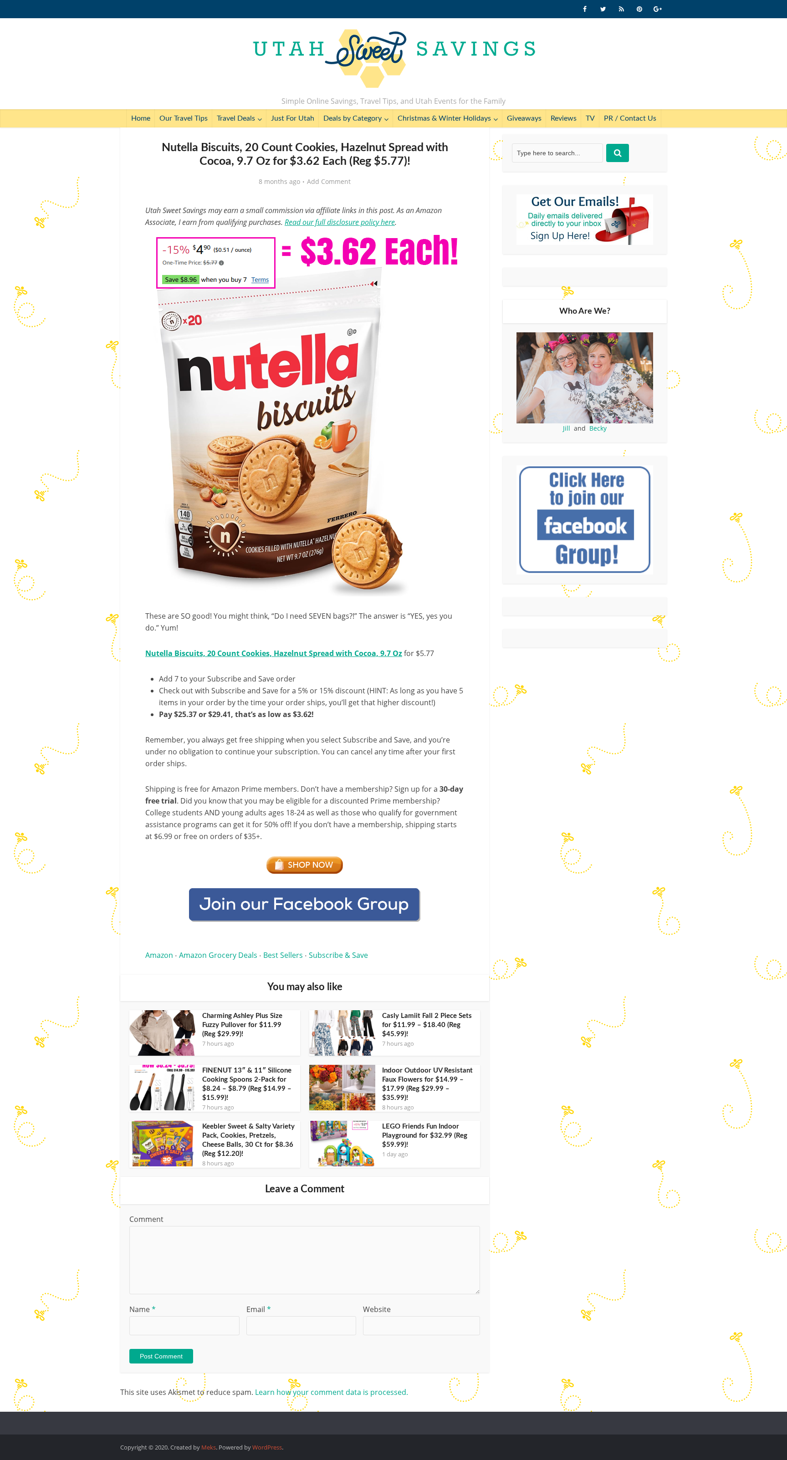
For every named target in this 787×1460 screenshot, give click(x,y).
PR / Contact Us (630, 118)
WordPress (267, 1447)
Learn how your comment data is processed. (331, 1392)
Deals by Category (352, 118)
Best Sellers (283, 955)
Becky (598, 428)
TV (590, 118)
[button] (451, 245)
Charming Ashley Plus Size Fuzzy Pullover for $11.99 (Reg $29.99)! (242, 1025)
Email (258, 1309)
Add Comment (329, 182)
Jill (566, 428)
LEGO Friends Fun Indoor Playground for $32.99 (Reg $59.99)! (424, 1135)
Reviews (564, 118)
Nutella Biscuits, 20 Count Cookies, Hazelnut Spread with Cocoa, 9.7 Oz (273, 653)
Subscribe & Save (338, 955)
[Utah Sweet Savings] (393, 59)
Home (140, 118)
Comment (146, 1219)
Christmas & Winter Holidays (444, 118)
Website (377, 1309)
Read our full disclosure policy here (340, 222)
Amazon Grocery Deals (218, 955)
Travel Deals (236, 118)
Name (142, 1309)
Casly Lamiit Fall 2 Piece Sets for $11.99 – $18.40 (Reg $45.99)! (427, 1025)
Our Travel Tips (183, 118)
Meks (208, 1447)
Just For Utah (292, 118)
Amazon (159, 955)
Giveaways (524, 118)
